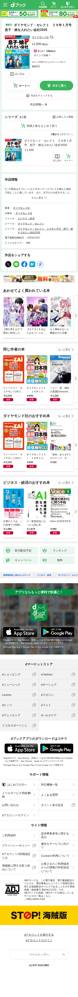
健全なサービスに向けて (55, 845)
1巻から (55, 134)
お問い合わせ (10, 805)
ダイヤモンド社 (40, 37)
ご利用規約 (9, 835)
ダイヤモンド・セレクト (31, 223)
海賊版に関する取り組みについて (16, 867)
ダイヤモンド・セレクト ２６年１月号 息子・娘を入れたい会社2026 (48, 142)
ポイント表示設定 (52, 805)
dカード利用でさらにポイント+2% (47, 62)
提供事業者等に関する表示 (55, 835)
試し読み (20, 74)
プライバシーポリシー (16, 845)
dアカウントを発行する (39, 934)
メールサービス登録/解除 (16, 794)
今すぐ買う (59, 85)
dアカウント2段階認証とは (16, 855)
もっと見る (64, 349)
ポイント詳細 (41, 55)
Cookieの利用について (55, 855)
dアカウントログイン (15, 815)
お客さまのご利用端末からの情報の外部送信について (55, 867)
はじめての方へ (17, 784)
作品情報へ (37, 104)
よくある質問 (49, 794)
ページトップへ (39, 954)
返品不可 (36, 66)
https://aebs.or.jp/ (36, 899)
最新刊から (67, 134)
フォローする (52, 37)
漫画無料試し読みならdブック (16, 575)
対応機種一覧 (49, 784)
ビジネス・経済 (26, 218)
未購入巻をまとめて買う (42, 125)
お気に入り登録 (64, 116)
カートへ (24, 85)
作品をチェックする (41, 95)
